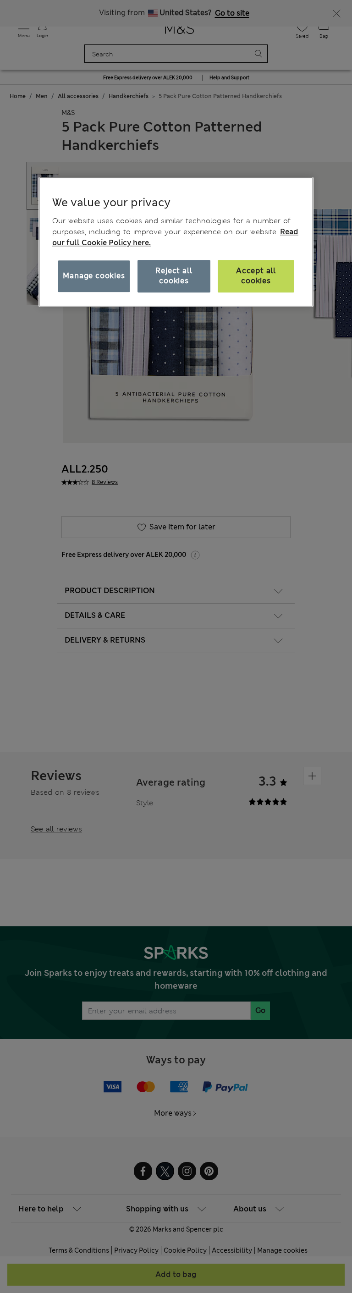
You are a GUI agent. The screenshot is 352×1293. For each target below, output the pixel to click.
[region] (176, 241)
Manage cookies (94, 276)
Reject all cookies (173, 276)
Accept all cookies (256, 276)
